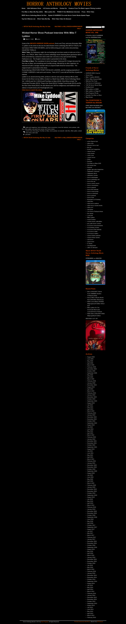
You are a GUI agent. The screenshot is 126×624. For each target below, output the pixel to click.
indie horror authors (93, 203)
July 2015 (90, 565)
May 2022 (90, 431)
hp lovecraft (61, 131)
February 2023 (91, 413)
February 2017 (91, 537)
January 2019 (91, 509)
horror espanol (91, 187)
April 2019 (90, 503)
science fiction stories (93, 237)
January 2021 (91, 463)
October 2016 (91, 545)
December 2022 (92, 417)
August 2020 (91, 473)
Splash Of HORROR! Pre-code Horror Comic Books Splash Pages (69, 15)
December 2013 (92, 597)
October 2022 (91, 421)
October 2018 (91, 515)
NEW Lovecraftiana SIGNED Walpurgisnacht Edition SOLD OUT (95, 303)
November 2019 (92, 491)
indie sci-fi (90, 207)
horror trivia (90, 197)
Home (23, 8)
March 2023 (90, 411)
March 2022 (90, 435)
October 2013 (91, 601)
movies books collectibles (94, 221)
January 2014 (91, 595)
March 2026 (90, 365)
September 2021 (92, 447)
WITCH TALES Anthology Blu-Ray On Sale (36, 26)
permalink (27, 134)
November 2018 (92, 513)
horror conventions (52, 127)
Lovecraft (90, 215)
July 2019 (90, 499)
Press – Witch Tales (88, 12)
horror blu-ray (91, 181)
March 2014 (90, 591)
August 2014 (91, 583)
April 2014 (90, 589)
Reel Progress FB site (92, 93)
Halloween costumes (93, 171)
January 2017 (91, 539)
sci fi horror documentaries (95, 225)
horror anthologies (42, 127)
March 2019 (90, 505)
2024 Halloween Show (34, 8)
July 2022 (90, 427)
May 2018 (90, 521)
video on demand (92, 247)
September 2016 (92, 547)
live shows (90, 213)
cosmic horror (29, 131)
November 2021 (92, 443)
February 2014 (91, 593)
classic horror (91, 151)
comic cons (90, 155)
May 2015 (90, 567)
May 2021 (90, 455)
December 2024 (92, 385)
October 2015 (91, 563)
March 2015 (90, 569)
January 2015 (91, 573)
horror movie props (92, 191)
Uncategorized (91, 245)
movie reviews (91, 219)
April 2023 (90, 409)
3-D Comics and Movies (50, 8)
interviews (90, 209)
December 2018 (92, 511)
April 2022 (90, 433)
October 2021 (91, 445)
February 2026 (91, 367)
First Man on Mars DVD (94, 163)
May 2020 (90, 479)
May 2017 (90, 533)
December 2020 (92, 465)
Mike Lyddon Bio (50, 12)
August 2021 (91, 449)
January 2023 (91, 415)
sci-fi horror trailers (50, 129)
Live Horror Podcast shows (95, 211)
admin (38, 39)
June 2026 (90, 359)
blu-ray (89, 147)
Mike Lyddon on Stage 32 (93, 91)
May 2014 (90, 587)
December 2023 (92, 397)
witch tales (35, 133)
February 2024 (91, 393)
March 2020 (90, 483)
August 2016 (91, 549)
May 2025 (90, 375)
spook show (90, 241)
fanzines (89, 161)
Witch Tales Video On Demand (61, 19)
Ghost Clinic (89, 75)
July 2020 (90, 475)
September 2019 (92, 495)
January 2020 (91, 487)
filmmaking (36, 131)
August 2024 (91, 387)
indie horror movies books (94, 205)
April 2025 (90, 377)
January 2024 (91, 395)
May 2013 (90, 611)
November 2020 (92, 467)
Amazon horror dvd (93, 145)
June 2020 (90, 477)
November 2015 (92, 561)
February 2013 (91, 617)
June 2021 (90, 453)
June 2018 (90, 519)
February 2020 (91, 485)
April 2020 (90, 481)
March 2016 (90, 555)
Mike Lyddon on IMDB (92, 89)
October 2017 (91, 525)
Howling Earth (90, 87)
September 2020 (92, 471)
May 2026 (90, 361)
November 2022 (92, 419)
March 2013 (90, 615)
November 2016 (92, 543)
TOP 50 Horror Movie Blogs (94, 85)
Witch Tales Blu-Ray (43, 19)
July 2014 (90, 585)
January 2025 (91, 383)
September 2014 (92, 581)
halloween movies (92, 175)
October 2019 (91, 493)
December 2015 (92, 559)
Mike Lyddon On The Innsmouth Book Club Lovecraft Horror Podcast (94, 309)
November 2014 (92, 577)
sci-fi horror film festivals (94, 229)
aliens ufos (90, 143)
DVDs (89, 159)
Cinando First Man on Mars (94, 95)
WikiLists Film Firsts (91, 81)
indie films (67, 131)
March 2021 (90, 459)
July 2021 (90, 451)
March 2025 (90, 379)
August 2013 (91, 605)
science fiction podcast (93, 235)
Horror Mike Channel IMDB (93, 79)
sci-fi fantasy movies (93, 227)
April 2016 (90, 553)
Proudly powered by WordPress (82, 621)
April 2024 (90, 389)
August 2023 (91, 403)
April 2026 (90, 363)
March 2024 (90, 391)
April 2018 (90, 523)
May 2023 (90, 407)
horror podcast (72, 127)
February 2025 (91, 381)
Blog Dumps (89, 97)
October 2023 (91, 399)
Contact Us (63, 8)
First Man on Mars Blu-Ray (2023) (32, 12)
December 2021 (92, 441)
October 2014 (91, 579)
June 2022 (90, 429)
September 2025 (92, 373)
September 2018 (92, 517)
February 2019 (91, 507)
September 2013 (92, 603)
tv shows (89, 243)
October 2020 (91, 469)
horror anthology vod (93, 179)
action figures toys (92, 141)
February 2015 (91, 571)
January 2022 (91, 439)
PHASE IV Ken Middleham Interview (68, 12)
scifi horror (90, 239)
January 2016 (91, 557)
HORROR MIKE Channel (93, 73)
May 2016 (90, 551)
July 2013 (90, 607)
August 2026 (91, 357)
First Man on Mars (44, 131)
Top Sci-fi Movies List (28, 19)
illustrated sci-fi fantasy (94, 199)
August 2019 (91, 497)
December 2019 (92, 489)
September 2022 (92, 423)
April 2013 (90, 613)
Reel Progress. (45, 621)
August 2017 (91, 529)
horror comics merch (93, 183)
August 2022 (91, 425)
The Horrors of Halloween (93, 83)
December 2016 (92, 541)
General (89, 167)
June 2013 (90, 609)
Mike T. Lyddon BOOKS (92, 77)
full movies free (91, 165)
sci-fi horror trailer (92, 231)
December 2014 (92, 575)
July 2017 (90, 531)
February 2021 (91, 461)
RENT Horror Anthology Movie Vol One (34, 15)
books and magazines (31, 127)
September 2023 (92, 401)
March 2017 (90, 535)
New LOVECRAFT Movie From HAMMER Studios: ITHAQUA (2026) (94, 293)
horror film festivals (63, 127)
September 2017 (92, 527)
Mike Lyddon (28, 129)
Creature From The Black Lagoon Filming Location (85, 8)
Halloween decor (92, 173)
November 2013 (92, 599)
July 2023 (90, 405)
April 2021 (90, 457)
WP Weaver (100, 621)
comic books (91, 153)
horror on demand (92, 193)
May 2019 (90, 501)
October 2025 (91, 371)
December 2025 (92, 369)
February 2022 (91, 437)
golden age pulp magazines (95, 169)
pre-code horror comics (38, 129)
